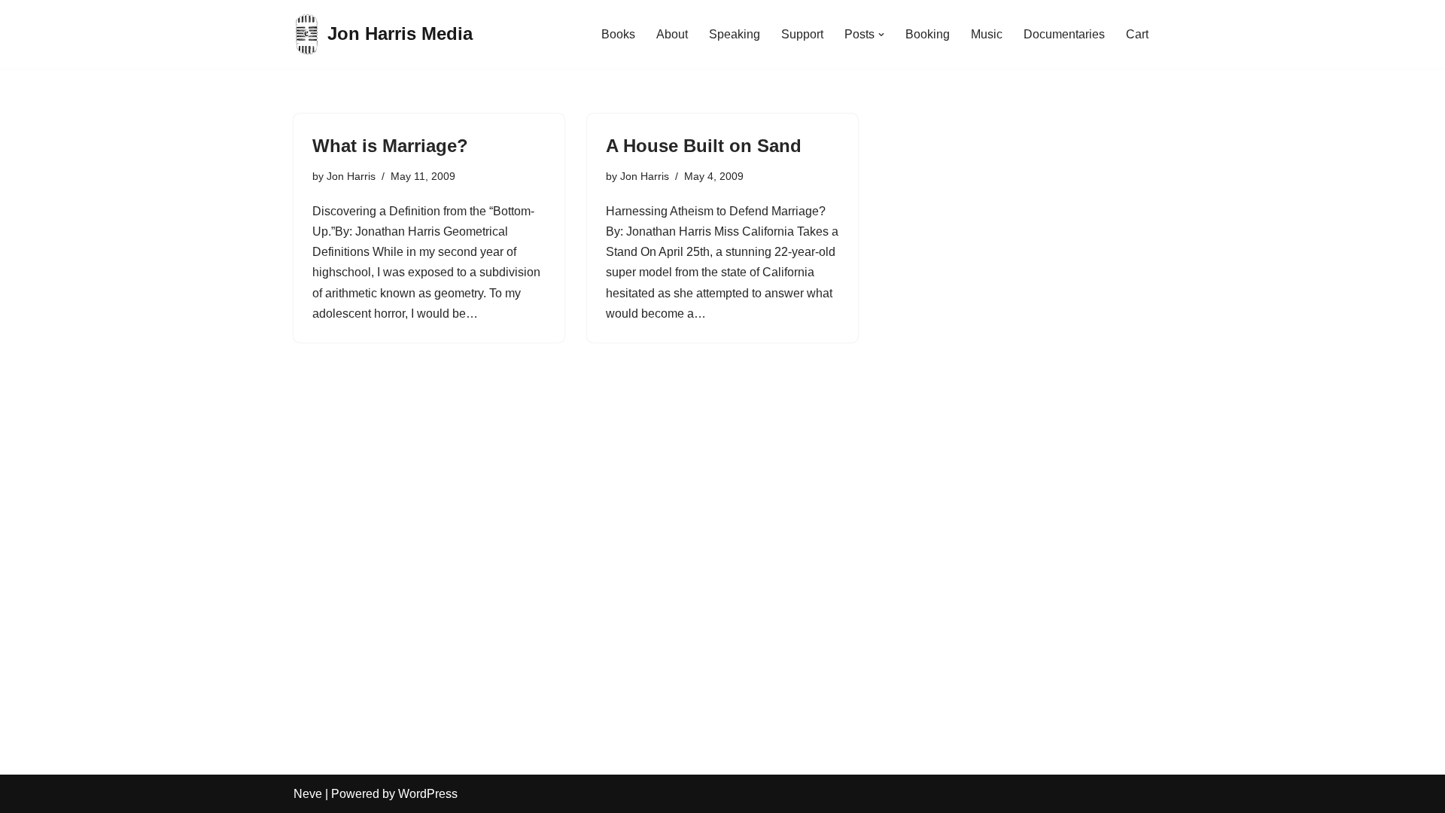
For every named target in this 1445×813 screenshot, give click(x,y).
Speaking (734, 34)
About (672, 34)
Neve (308, 793)
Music (986, 34)
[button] (881, 35)
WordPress (428, 793)
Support (802, 34)
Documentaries (1064, 34)
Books (618, 34)
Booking (927, 34)
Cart (1137, 34)
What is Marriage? (390, 146)
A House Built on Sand (704, 146)
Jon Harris (351, 176)
